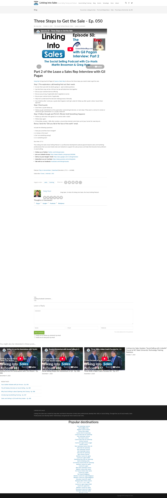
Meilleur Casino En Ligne (83, 456)
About (117, 3)
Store (112, 3)
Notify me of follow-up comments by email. (48, 335)
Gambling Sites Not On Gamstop (83, 459)
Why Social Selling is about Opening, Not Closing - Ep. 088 (18, 391)
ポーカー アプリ (83, 492)
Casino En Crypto (83, 472)
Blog (94, 3)
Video (112, 10)
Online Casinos (83, 441)
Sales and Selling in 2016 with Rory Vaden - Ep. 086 (16, 398)
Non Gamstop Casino (83, 451)
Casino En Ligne (83, 466)
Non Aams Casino (83, 438)
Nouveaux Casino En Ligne (83, 489)
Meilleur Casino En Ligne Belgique (84, 476)
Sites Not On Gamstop (83, 448)
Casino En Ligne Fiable (83, 457)
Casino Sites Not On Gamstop (83, 434)
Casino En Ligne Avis (84, 486)
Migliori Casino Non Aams (83, 469)
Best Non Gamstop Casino (83, 467)
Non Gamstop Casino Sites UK (83, 446)
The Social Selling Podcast (103, 10)
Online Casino (83, 444)
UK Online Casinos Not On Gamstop (83, 462)
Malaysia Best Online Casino (83, 481)
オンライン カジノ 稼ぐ (83, 482)
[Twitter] (132, 3)
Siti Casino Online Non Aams (83, 471)
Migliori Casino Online (83, 429)
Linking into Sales (48, 3)
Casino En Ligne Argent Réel (83, 484)
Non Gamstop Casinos (83, 426)
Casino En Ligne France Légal (83, 443)
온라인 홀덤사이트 (83, 428)
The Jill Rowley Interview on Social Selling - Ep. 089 (16, 388)
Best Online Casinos (83, 454)
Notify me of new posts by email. (45, 337)
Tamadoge (106, 3)
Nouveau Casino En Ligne (83, 479)
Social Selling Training (84, 3)
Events (99, 3)
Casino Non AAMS (83, 431)
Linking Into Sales (91, 10)
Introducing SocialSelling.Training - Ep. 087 (13, 395)
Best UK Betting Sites (83, 461)
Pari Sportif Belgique (83, 474)
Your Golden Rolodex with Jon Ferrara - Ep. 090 (15, 384)
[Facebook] (129, 3)
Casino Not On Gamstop (84, 433)
